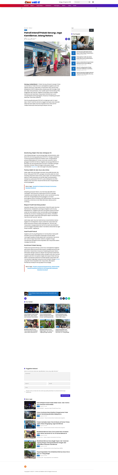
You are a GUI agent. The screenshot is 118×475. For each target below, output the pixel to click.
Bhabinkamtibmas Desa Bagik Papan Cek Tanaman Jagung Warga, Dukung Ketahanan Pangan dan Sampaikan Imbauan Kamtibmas (46, 331)
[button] (89, 2)
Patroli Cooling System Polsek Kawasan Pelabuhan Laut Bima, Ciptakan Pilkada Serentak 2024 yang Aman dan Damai (85, 68)
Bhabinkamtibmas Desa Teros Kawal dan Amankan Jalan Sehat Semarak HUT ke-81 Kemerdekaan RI (31, 331)
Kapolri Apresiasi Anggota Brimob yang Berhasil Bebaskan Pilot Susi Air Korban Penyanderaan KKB (85, 73)
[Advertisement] (17, 27)
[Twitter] (63, 298)
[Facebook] (61, 298)
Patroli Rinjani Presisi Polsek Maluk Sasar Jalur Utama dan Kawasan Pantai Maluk (31, 316)
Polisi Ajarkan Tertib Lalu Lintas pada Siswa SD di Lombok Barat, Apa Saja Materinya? (85, 57)
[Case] (32, 2)
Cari (72, 28)
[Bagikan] (69, 39)
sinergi (57, 259)
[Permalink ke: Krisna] (25, 39)
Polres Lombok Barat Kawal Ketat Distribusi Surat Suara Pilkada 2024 (85, 63)
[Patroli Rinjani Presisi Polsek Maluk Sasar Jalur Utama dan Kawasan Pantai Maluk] (31, 308)
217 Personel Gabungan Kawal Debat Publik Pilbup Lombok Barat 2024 (85, 52)
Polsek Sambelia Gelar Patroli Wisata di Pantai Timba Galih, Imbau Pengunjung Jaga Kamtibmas (61, 316)
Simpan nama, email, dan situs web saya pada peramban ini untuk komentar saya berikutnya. (45, 391)
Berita (26, 30)
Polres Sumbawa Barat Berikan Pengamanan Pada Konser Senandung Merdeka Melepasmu (47, 316)
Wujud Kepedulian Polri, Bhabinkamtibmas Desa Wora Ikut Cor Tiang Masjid (62, 331)
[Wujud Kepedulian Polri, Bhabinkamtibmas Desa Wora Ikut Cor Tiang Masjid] (63, 323)
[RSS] (25, 467)
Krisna (28, 38)
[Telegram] (66, 298)
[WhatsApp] (69, 298)
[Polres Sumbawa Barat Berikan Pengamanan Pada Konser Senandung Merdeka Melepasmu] (47, 308)
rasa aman (34, 167)
